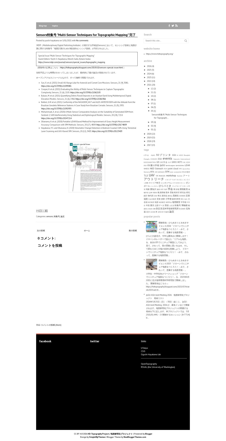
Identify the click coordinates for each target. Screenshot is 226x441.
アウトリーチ (154, 179)
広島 (155, 196)
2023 (149, 77)
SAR (156, 172)
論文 (63, 216)
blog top (43, 25)
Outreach (159, 168)
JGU (145, 165)
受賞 (159, 199)
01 (152, 129)
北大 (148, 212)
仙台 (186, 199)
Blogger (148, 434)
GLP (169, 162)
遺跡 (158, 189)
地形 (156, 202)
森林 (174, 199)
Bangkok (187, 155)
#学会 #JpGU (149, 155)
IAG (184, 162)
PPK (180, 169)
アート (186, 175)
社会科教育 (152, 199)
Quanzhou (186, 169)
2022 (149, 81)
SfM (167, 171)
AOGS (181, 155)
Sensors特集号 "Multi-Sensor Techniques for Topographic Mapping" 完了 (86, 35)
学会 (170, 189)
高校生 (176, 195)
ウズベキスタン (177, 180)
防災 (158, 208)
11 (152, 92)
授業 (163, 199)
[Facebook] (169, 25)
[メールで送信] (37, 210)
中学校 (183, 202)
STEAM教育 (186, 172)
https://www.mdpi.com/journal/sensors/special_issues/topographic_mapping (71, 62)
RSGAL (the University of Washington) (158, 367)
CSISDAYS (154, 159)
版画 (145, 209)
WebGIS (162, 176)
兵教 (154, 209)
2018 (149, 141)
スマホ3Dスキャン (178, 183)
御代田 (150, 196)
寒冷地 (176, 189)
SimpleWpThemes (97, 437)
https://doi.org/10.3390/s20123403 (107, 131)
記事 (150, 192)
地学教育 (151, 202)
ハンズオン (154, 186)
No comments (82, 40)
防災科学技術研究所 (170, 208)
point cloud (173, 168)
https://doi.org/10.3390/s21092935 (56, 108)
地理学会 (169, 202)
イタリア (168, 180)
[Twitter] (173, 25)
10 (152, 96)
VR (157, 176)
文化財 (149, 209)
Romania (147, 172)
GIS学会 (164, 162)
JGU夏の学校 (153, 165)
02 (152, 126)
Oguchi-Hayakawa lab (151, 354)
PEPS (165, 169)
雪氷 (182, 199)
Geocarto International (182, 159)
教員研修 (161, 192)
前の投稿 (133, 230)
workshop (171, 175)
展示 (152, 205)
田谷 (167, 205)
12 (152, 88)
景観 (172, 192)
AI (177, 155)
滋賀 (146, 199)
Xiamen (179, 176)
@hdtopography (97, 348)
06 (152, 107)
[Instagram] (180, 25)
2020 (149, 134)
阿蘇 (148, 189)
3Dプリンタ (163, 154)
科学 (162, 189)
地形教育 (162, 202)
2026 (149, 66)
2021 (149, 84)
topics (55, 25)
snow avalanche (175, 172)
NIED (152, 168)
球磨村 (155, 192)
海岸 (165, 189)
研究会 (183, 192)
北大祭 (152, 212)
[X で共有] (43, 210)
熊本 (167, 192)
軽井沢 (177, 192)
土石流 (171, 205)
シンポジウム (166, 183)
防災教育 (182, 209)
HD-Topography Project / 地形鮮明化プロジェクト (110, 434)
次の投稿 (41, 230)
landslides (180, 165)
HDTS (179, 162)
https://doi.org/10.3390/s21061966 (90, 99)
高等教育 (182, 196)
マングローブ (177, 186)
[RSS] (176, 25)
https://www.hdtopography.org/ (159, 54)
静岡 (178, 199)
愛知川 (153, 189)
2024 (149, 73)
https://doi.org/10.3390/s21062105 (85, 92)
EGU (160, 159)
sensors (49, 216)
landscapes (170, 165)
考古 (159, 196)
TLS (146, 175)
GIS (158, 162)
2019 (149, 137)
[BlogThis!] (40, 210)
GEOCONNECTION (150, 162)
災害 (188, 195)
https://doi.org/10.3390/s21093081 (56, 86)
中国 (148, 205)
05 (152, 111)
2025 (149, 70)
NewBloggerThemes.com (135, 437)
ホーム (87, 230)
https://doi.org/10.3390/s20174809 (111, 124)
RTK (152, 172)
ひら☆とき (165, 185)
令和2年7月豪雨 (163, 212)
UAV (152, 175)
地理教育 (176, 202)
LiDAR (187, 165)
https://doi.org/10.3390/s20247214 (56, 118)
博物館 (184, 205)
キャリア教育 (154, 183)
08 (152, 99)
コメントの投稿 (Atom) (51, 325)
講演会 (164, 196)
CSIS (143, 351)
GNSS (174, 162)
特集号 (57, 216)
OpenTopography (149, 363)
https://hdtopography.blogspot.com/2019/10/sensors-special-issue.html (91, 67)
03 (152, 122)
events (167, 158)
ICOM (188, 162)
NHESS (146, 168)
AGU (174, 155)
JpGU (162, 165)
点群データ (159, 205)
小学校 (168, 199)
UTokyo (144, 348)
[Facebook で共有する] (46, 210)
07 (152, 103)
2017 (149, 145)
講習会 (170, 196)
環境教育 (184, 189)
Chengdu (147, 159)
